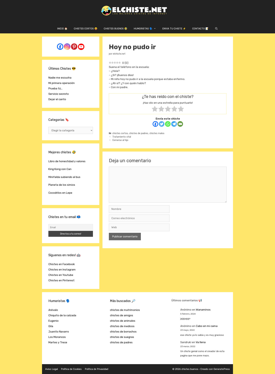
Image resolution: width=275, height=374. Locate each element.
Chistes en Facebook (61, 264)
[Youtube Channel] (81, 47)
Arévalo (53, 310)
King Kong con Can (59, 169)
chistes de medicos (122, 326)
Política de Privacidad (96, 369)
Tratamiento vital (121, 136)
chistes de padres (138, 133)
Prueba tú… (55, 88)
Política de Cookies (71, 369)
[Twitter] (161, 124)
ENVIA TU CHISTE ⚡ (174, 28)
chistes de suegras (122, 337)
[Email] (180, 124)
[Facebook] (155, 124)
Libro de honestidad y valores (66, 161)
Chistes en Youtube (60, 275)
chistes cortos (120, 133)
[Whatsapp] (168, 124)
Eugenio (53, 320)
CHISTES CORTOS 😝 (85, 28)
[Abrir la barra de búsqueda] (216, 28)
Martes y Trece (57, 342)
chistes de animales (122, 320)
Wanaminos (203, 309)
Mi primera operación (61, 83)
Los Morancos (57, 337)
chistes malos (156, 133)
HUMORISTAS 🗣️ (143, 28)
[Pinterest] (74, 46)
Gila (50, 326)
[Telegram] (174, 124)
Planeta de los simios (61, 184)
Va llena (201, 342)
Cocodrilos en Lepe (60, 192)
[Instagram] (67, 46)
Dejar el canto (57, 99)
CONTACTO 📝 (200, 28)
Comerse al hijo (120, 140)
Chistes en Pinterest (61, 280)
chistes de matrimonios (125, 310)
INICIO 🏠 (62, 28)
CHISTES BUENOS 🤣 (115, 28)
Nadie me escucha (59, 77)
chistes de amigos (121, 315)
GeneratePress (222, 369)
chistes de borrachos (123, 331)
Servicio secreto (58, 93)
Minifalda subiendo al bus (64, 177)
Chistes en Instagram (62, 269)
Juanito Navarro (58, 331)
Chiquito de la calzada (62, 315)
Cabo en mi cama (207, 326)
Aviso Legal (51, 369)
